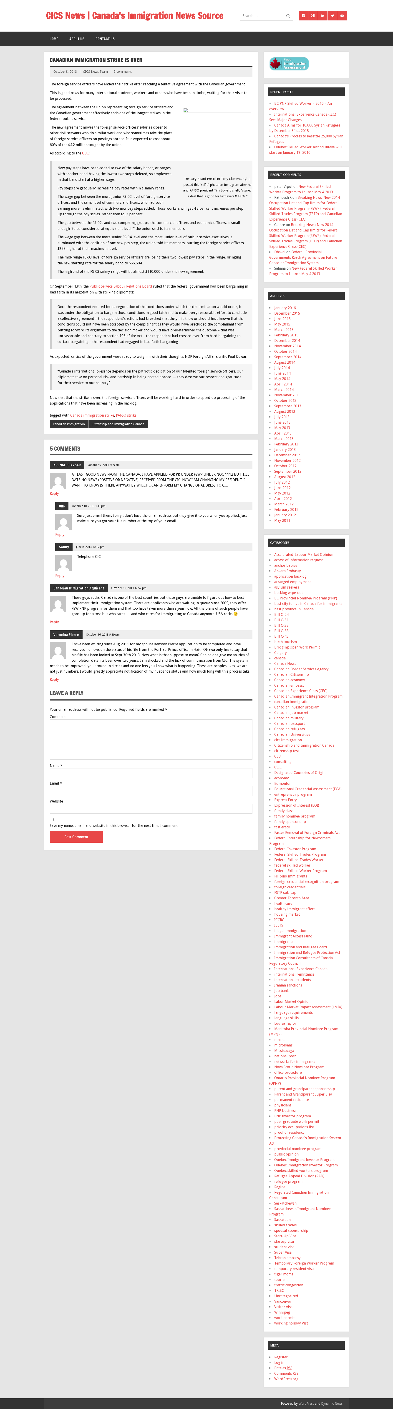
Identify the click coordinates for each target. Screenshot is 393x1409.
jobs (277, 996)
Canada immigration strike (92, 415)
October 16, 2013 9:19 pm (103, 634)
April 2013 (283, 433)
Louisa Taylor (285, 1023)
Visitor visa (283, 1307)
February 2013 (286, 444)
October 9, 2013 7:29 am (104, 465)
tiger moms (283, 1274)
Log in (279, 1362)
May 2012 (282, 493)
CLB (277, 756)
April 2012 (283, 499)
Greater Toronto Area (291, 898)
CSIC (278, 767)
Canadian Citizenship (291, 674)
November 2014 (287, 346)
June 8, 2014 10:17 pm (90, 547)
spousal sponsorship (291, 1230)
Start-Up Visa (285, 1236)
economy (281, 778)
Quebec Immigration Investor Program (306, 1165)
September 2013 (287, 406)
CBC (85, 153)
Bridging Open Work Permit (297, 647)
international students (292, 980)
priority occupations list (294, 1127)
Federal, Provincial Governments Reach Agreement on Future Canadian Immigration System (303, 257)
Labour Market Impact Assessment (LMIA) (308, 1007)
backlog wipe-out (288, 593)
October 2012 (285, 466)
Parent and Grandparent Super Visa (303, 1094)
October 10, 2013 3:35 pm (89, 506)
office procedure (288, 1072)
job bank (281, 991)
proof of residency (289, 1132)
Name (56, 766)
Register (281, 1357)
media (279, 1040)
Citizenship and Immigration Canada (118, 424)
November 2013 (287, 395)
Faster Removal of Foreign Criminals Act (307, 832)
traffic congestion (288, 1285)
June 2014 (282, 373)
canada (280, 658)
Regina (279, 1187)
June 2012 (282, 488)
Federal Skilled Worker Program (300, 871)
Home (54, 38)
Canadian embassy (289, 685)
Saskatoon (282, 1220)
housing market (287, 914)
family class (283, 811)
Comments (286, 1373)
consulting (283, 762)
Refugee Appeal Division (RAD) (299, 1176)
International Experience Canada (301, 969)
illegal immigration (290, 931)
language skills (286, 1018)
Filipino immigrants (290, 876)
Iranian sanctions (288, 985)
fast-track (282, 827)
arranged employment (292, 582)
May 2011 (282, 520)
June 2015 (282, 319)
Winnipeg (282, 1312)
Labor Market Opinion (292, 1001)
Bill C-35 (281, 625)
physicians (282, 1105)
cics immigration (288, 740)
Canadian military (289, 718)
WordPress (306, 1403)
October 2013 (285, 400)
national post (285, 1056)
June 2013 (282, 422)
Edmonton (282, 783)
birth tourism (285, 642)
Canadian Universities (292, 734)
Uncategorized (286, 1296)
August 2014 (284, 362)
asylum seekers (286, 587)
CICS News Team (95, 71)
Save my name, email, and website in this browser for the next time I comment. (114, 826)
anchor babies (285, 565)
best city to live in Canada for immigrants (308, 603)
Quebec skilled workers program (301, 1170)
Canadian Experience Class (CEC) (301, 691)
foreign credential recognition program (306, 882)
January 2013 (285, 449)
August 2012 (284, 477)
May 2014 (282, 379)
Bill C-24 (281, 614)
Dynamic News (332, 1403)
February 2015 (286, 335)
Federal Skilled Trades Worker (299, 860)
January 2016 (285, 308)
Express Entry (285, 800)
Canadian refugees (289, 729)
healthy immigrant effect (294, 909)
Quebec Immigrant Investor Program (304, 1160)
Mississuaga (284, 1051)
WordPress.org (286, 1379)
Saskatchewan (285, 1203)
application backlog (290, 576)
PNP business (285, 1110)
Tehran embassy (287, 1258)
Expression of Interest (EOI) (296, 805)
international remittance (294, 974)
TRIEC (279, 1290)
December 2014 (287, 340)
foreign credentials (289, 887)
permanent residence (291, 1100)
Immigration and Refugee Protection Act (307, 952)
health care (283, 903)
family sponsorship (290, 822)
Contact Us (105, 38)
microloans (283, 1045)
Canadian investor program (296, 707)
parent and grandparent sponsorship (304, 1089)
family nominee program (294, 816)
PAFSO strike (126, 415)
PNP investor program (292, 1116)
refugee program (288, 1181)
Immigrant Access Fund (293, 936)
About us (76, 38)
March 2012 (284, 504)
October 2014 (285, 351)
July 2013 (282, 417)
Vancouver (282, 1301)
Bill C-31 (281, 620)
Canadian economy (289, 680)
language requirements (293, 1012)
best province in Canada (294, 609)
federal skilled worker (292, 865)
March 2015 (284, 330)
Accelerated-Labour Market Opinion (303, 554)
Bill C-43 (281, 636)
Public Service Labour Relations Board (121, 286)
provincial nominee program (297, 1149)
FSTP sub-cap (285, 892)
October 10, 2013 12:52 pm (128, 588)
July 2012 (282, 482)
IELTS (278, 925)
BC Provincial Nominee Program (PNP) (305, 598)
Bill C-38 (281, 631)
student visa (284, 1247)
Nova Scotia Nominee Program (299, 1067)
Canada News (285, 663)
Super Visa (283, 1252)
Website (56, 801)
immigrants (283, 941)
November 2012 (287, 460)
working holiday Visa (291, 1323)
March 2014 (284, 390)
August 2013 (284, 411)
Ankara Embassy (287, 571)
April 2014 (283, 384)
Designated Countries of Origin (299, 772)
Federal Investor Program (295, 849)
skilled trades (285, 1225)
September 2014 (287, 357)
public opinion (286, 1154)
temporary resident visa (294, 1269)
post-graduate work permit (296, 1121)
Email (56, 783)
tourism (280, 1279)
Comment (58, 717)
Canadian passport (289, 723)
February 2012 (286, 509)
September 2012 (287, 471)
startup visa (284, 1241)
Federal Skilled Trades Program (300, 854)
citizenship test (286, 751)
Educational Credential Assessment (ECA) (308, 789)
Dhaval (279, 252)
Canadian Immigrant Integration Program (308, 696)
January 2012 (285, 515)
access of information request (298, 560)
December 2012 (287, 455)
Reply (54, 493)
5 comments (123, 71)
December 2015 (287, 313)
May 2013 (282, 428)
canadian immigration (69, 424)
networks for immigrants (294, 1061)
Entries (283, 1368)
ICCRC (279, 920)
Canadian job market (291, 713)
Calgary (280, 653)
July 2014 (282, 368)
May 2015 (282, 324)
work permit (284, 1318)
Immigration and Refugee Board (300, 947)
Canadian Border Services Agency (301, 669)
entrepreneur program (293, 794)
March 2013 (284, 439)
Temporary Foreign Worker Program (304, 1263)
